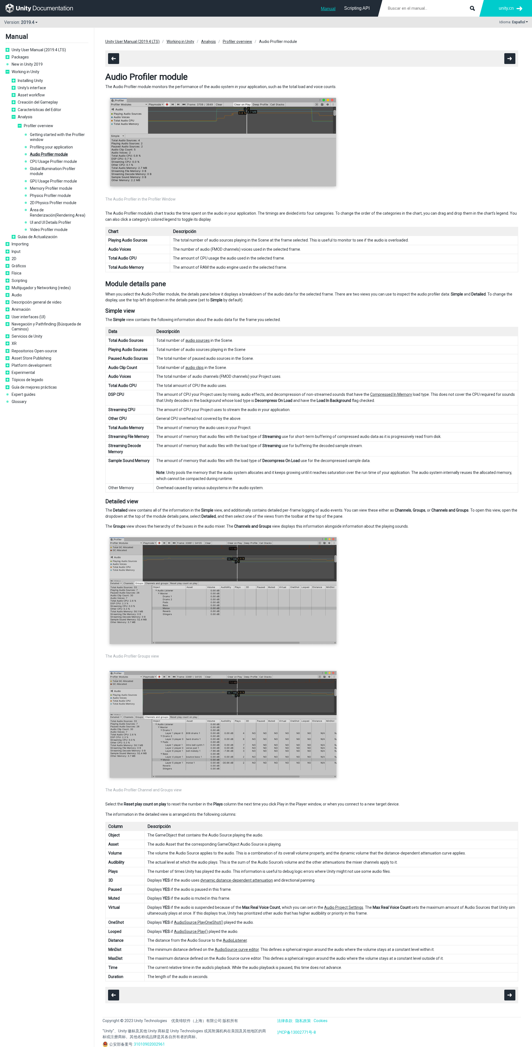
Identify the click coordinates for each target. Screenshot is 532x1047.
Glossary (19, 401)
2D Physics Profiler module (53, 203)
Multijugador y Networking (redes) (41, 288)
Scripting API (357, 8)
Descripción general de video (37, 302)
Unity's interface (32, 88)
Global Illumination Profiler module (52, 171)
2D (14, 258)
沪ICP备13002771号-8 (296, 1032)
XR (14, 343)
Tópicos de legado (27, 380)
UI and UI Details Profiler (50, 222)
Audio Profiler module (49, 154)
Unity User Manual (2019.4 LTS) (39, 50)
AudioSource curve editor (237, 949)
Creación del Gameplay (38, 102)
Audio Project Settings (343, 907)
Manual (328, 8)
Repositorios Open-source (34, 351)
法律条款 (285, 1020)
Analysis (25, 117)
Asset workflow (31, 95)
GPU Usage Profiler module (53, 181)
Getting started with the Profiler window (57, 137)
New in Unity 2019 (27, 64)
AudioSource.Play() (191, 931)
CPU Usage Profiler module (53, 161)
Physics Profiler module (50, 195)
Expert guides (23, 394)
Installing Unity (30, 80)
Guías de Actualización (37, 237)
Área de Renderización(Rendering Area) (57, 212)
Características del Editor (39, 109)
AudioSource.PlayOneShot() (198, 922)
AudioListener (235, 940)
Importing (20, 244)
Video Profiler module (49, 229)
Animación (21, 309)
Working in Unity (25, 72)
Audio (17, 295)
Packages (20, 57)
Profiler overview (38, 126)
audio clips (194, 367)
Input (16, 251)
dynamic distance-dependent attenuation (236, 880)
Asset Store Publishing (31, 358)
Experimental (23, 372)
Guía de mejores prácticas (34, 387)
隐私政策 (303, 1020)
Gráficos (19, 266)
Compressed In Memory (391, 394)
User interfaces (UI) (28, 317)
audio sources (197, 340)
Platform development (32, 365)
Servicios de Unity (27, 336)
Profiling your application (51, 147)
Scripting (19, 280)
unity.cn (506, 8)
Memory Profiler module (51, 188)
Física (16, 273)
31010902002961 (149, 1044)
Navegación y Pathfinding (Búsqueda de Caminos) (46, 326)
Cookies (321, 1020)
